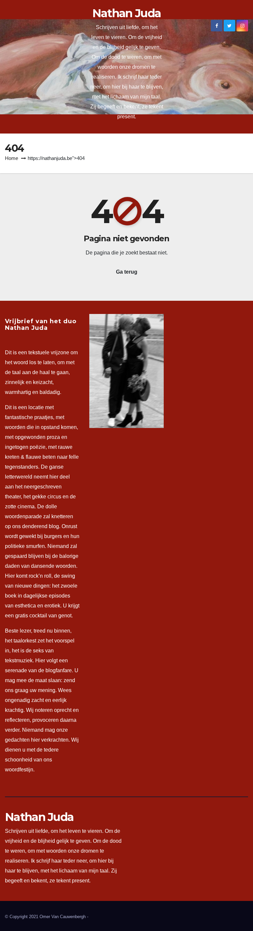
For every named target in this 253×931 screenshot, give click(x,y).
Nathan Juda (126, 13)
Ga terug (126, 272)
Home (11, 158)
